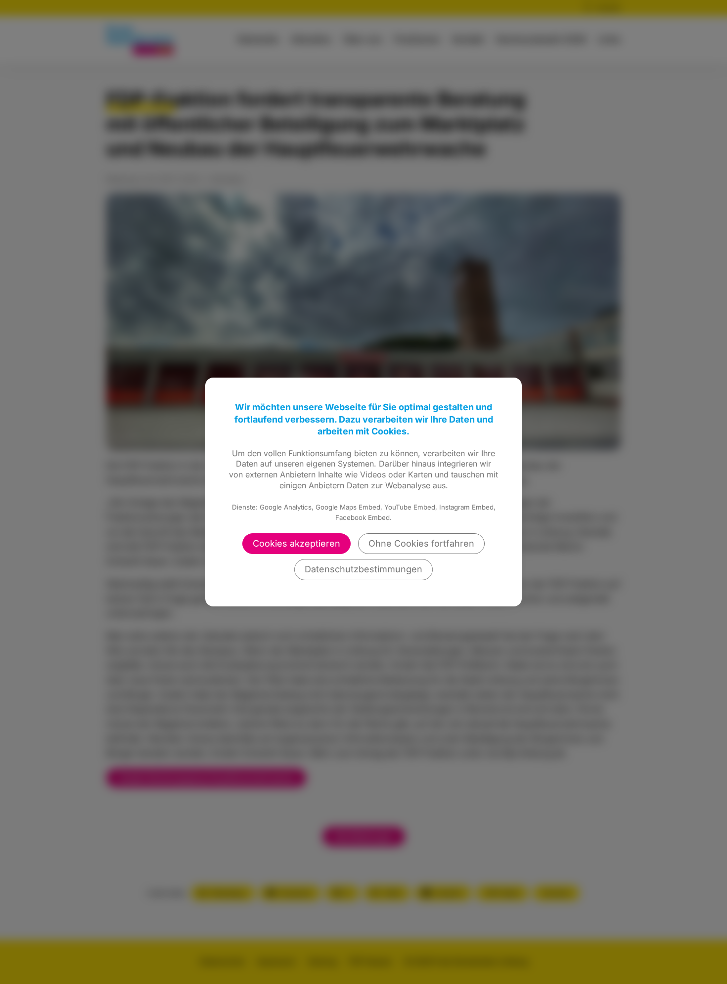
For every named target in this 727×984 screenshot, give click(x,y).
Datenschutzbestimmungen (363, 569)
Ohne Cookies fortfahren (421, 543)
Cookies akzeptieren (296, 543)
